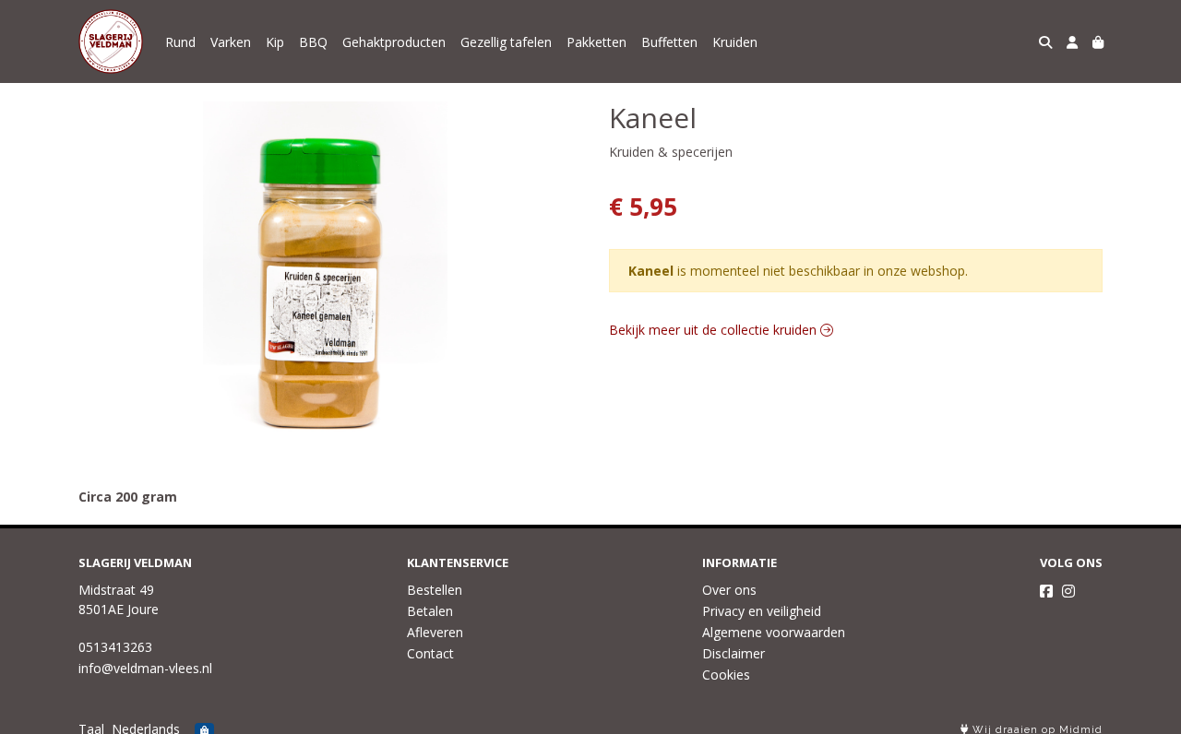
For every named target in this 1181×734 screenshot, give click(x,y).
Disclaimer (733, 653)
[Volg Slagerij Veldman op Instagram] (1068, 591)
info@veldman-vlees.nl (145, 668)
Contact (430, 653)
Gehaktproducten (394, 42)
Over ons (729, 589)
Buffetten (669, 42)
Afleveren (435, 632)
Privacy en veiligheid (761, 611)
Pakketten (596, 42)
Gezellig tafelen (506, 42)
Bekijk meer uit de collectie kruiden (714, 329)
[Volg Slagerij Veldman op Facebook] (1046, 591)
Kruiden (735, 42)
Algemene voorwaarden (773, 632)
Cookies (726, 674)
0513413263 (115, 647)
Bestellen (434, 589)
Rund (180, 42)
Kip (275, 42)
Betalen (430, 611)
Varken (230, 42)
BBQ (313, 42)
